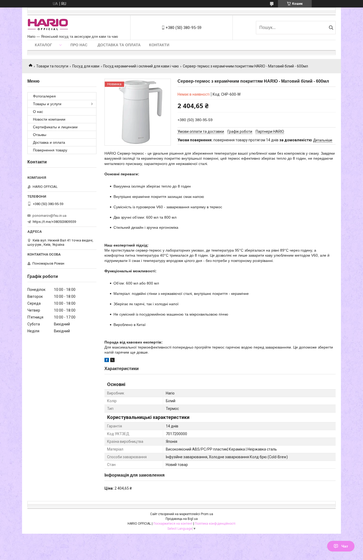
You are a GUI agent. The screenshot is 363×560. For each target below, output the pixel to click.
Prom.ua (207, 514)
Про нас (78, 45)
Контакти (159, 45)
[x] (112, 361)
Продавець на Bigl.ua (182, 519)
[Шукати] (331, 27)
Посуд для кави (85, 66)
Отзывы (39, 135)
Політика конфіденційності (215, 523)
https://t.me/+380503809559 (54, 222)
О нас (38, 111)
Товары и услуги (47, 104)
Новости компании (49, 119)
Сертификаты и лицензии (55, 127)
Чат (344, 546)
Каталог (43, 45)
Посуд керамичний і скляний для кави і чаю (141, 66)
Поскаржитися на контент (172, 523)
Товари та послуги (52, 66)
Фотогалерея (44, 96)
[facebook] (106, 361)
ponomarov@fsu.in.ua (49, 216)
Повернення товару (50, 150)
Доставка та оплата (119, 45)
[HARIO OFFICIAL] (48, 25)
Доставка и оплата (49, 142)
